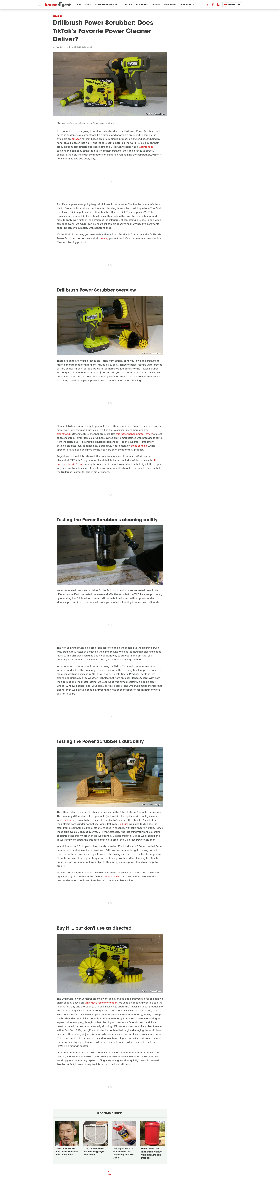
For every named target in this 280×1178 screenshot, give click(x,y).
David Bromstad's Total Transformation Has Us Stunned (67, 1152)
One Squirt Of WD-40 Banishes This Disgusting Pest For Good (123, 1153)
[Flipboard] (213, 5)
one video (65, 820)
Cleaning (142, 4)
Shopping (170, 4)
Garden (127, 4)
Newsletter (234, 4)
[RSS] (218, 5)
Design (156, 4)
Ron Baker (60, 47)
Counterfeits (146, 147)
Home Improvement (107, 4)
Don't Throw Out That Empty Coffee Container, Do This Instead (151, 1153)
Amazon (76, 139)
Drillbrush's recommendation (100, 1003)
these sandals (139, 446)
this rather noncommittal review (134, 434)
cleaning (103, 238)
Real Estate (187, 4)
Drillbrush (123, 824)
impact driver (111, 876)
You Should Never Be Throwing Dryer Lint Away (94, 1152)
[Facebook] (208, 5)
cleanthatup (64, 434)
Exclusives (84, 4)
